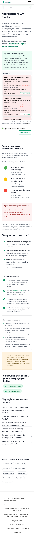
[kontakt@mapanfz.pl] (17, 504)
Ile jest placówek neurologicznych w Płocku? (15, 417)
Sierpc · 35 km (21, 463)
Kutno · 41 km (6, 468)
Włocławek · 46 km (20, 468)
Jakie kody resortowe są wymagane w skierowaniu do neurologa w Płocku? (15, 410)
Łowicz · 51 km (22, 473)
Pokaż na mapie (26, 93)
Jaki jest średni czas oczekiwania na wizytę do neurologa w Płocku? (14, 423)
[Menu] (29, 2)
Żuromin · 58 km (7, 478)
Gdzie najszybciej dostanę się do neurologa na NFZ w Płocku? (13, 430)
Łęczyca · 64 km (7, 482)
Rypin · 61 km (19, 478)
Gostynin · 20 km (7, 463)
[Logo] (7, 2)
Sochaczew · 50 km (8, 473)
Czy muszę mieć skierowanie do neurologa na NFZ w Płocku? (13, 436)
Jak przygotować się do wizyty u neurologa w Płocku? (13, 442)
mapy (27, 123)
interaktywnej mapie (18, 290)
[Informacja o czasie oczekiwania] (29, 85)
